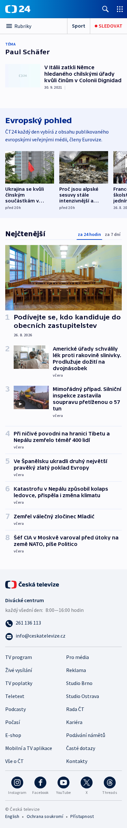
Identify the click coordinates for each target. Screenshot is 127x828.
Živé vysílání (18, 670)
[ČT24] (17, 9)
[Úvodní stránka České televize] (32, 584)
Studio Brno (79, 683)
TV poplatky (18, 683)
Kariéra (74, 722)
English (12, 816)
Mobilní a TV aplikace (28, 748)
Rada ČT (75, 709)
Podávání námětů (85, 735)
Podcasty (15, 709)
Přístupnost (82, 816)
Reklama (76, 670)
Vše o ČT (14, 761)
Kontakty (76, 761)
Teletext (14, 696)
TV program (18, 657)
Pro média (77, 657)
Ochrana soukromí (45, 816)
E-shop (13, 735)
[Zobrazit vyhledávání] (105, 9)
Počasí (12, 722)
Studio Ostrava (82, 696)
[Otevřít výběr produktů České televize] (120, 9)
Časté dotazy (80, 748)
